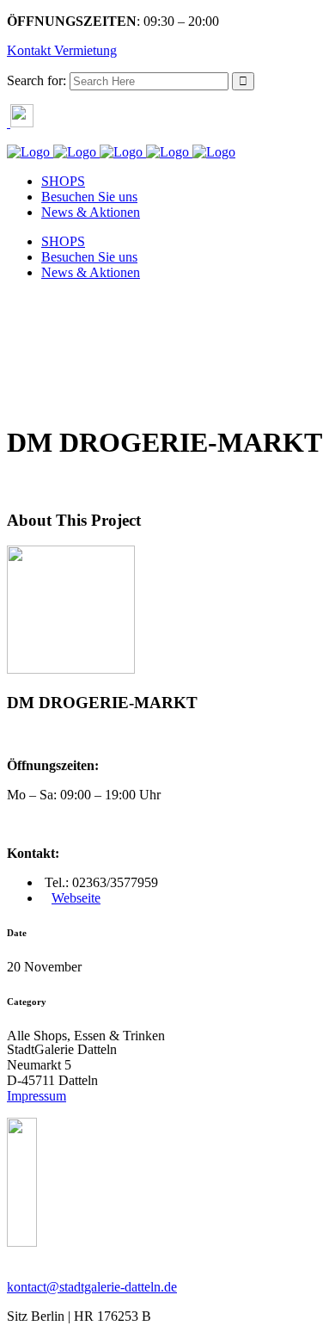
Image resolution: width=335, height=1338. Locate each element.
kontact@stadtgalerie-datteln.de (92, 1286)
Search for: (36, 80)
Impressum (36, 1095)
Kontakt (29, 50)
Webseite (76, 898)
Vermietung (84, 50)
